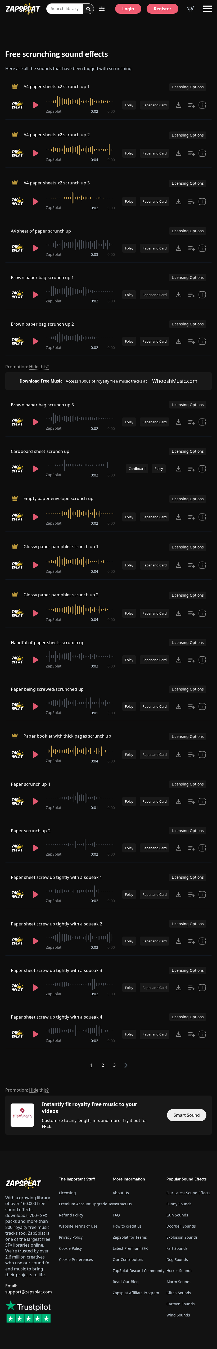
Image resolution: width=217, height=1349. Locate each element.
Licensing (67, 1192)
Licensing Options (188, 86)
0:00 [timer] (111, 111)
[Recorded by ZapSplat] (18, 105)
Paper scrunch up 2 (31, 831)
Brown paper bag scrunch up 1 (42, 277)
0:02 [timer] (94, 111)
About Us (121, 1192)
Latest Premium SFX (130, 1248)
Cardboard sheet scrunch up (40, 451)
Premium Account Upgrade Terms (81, 1203)
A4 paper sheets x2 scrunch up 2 (57, 135)
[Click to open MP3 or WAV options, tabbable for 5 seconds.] (178, 105)
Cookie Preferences (76, 1259)
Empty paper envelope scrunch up (58, 498)
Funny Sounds (179, 1203)
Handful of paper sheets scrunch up (47, 643)
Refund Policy (71, 1215)
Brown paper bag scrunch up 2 (42, 324)
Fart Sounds (177, 1248)
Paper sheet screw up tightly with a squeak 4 (56, 1017)
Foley (129, 105)
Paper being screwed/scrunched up (47, 689)
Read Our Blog (126, 1281)
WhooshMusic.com (174, 380)
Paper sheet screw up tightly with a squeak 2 (56, 924)
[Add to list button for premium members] (192, 105)
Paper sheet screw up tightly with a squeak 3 (56, 970)
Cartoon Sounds (180, 1303)
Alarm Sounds (178, 1281)
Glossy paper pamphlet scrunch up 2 (61, 595)
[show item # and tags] (202, 468)
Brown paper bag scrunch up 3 (42, 405)
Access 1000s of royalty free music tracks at (83, 381)
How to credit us (127, 1226)
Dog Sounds (177, 1259)
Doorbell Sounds (181, 1226)
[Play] (35, 105)
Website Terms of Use (78, 1226)
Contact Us (122, 1203)
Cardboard (137, 468)
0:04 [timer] (94, 159)
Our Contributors (128, 1259)
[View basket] (191, 9)
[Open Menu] (207, 8)
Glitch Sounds (178, 1292)
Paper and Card (154, 105)
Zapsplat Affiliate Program (135, 1292)
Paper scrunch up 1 (31, 784)
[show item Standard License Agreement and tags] (202, 105)
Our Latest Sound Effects (188, 1192)
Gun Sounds (177, 1215)
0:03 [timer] (94, 254)
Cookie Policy (70, 1248)
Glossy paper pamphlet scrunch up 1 (61, 546)
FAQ (116, 1215)
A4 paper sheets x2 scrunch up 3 (57, 183)
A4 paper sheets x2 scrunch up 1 (57, 86)
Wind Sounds (178, 1315)
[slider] (80, 101)
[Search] (88, 9)
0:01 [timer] (94, 712)
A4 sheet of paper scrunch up (41, 231)
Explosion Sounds (182, 1237)
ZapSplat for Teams (130, 1237)
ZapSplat (53, 111)
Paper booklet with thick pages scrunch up (67, 736)
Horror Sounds (179, 1270)
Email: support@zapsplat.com (28, 1289)
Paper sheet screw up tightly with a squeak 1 (56, 877)
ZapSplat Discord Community (135, 1270)
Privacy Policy (71, 1237)
